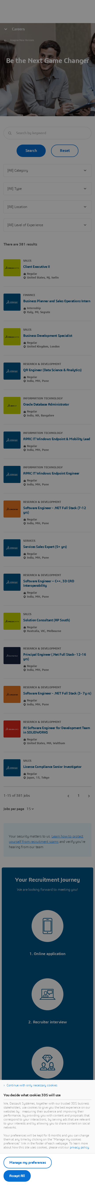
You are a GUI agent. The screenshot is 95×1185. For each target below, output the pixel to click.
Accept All (17, 1176)
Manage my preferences (27, 1162)
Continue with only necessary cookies (32, 1085)
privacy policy (79, 1147)
